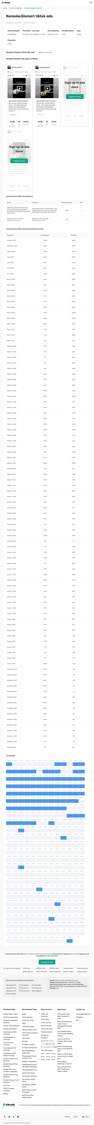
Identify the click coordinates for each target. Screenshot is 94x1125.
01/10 (53, 1056)
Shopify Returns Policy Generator (10, 1076)
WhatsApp (79, 1017)
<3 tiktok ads (26, 968)
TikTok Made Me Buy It (29, 1070)
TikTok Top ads (46, 1022)
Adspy (24, 1014)
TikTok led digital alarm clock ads (12, 994)
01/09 (42, 1060)
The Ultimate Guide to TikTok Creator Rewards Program (65, 1033)
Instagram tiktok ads (83, 971)
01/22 (53, 1053)
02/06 (47, 1053)
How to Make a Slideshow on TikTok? (64, 1062)
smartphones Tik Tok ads (12, 991)
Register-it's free (75, 96)
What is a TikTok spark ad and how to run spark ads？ (65, 1056)
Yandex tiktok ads (28, 971)
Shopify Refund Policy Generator (10, 1065)
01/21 (42, 1056)
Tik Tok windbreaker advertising (25, 985)
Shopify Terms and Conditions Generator (10, 1070)
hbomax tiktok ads (82, 968)
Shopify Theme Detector (11, 1026)
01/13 (47, 1056)
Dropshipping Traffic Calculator (9, 1033)
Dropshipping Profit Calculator (9, 1049)
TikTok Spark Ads (28, 1020)
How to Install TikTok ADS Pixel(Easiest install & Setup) (64, 1069)
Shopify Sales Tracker (10, 1014)
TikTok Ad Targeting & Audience (10, 1021)
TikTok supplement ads (37, 991)
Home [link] (5, 8)
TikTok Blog (45, 1019)
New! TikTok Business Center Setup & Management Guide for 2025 (64, 1025)
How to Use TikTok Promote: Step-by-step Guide (64, 1041)
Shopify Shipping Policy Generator (11, 1081)
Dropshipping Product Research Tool (29, 1057)
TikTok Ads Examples (44, 1015)
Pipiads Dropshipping (29, 1061)
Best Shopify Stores (28, 1073)
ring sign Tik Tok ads (12, 988)
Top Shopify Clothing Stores (29, 1085)
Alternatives (26, 1038)
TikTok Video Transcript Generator (30, 1034)
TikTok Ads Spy (27, 1017)
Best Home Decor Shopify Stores (28, 1096)
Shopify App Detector (10, 1029)
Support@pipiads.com (83, 1014)
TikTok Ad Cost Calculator (8, 1043)
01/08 (47, 1060)
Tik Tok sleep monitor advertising (37, 988)
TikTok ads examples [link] (16, 8)
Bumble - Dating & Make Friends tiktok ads (70, 971)
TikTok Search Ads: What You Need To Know (63, 1016)
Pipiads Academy (46, 1032)
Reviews (25, 1041)
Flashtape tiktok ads (69, 968)
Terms (75, 1117)
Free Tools (6, 1085)
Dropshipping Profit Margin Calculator (9, 1054)
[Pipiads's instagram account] (18, 1116)
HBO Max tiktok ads (42, 968)
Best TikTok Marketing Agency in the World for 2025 (65, 1048)
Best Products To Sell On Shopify (29, 1091)
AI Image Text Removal (29, 1047)
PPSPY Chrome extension (8, 1089)
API (77, 1020)
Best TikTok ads (46, 1026)
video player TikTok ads (12, 985)
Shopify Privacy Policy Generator (10, 1060)
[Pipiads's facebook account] (4, 1116)
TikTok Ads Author (47, 1029)
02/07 (42, 1053)
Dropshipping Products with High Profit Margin (29, 1065)
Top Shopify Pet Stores (29, 1076)
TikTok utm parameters (10, 1017)
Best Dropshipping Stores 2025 (28, 1052)
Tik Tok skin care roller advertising (25, 988)
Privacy (67, 1117)
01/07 (53, 1060)
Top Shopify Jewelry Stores (28, 1080)
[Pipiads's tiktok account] (13, 1116)
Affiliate (5, 1094)
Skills (24, 1023)
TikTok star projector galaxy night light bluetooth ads (25, 991)
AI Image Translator (28, 1044)
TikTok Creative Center (29, 1030)
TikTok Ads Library (28, 1026)
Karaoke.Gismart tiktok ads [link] (33, 8)
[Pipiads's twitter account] (9, 1116)
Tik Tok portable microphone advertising (37, 985)
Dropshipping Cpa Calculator (9, 1038)
